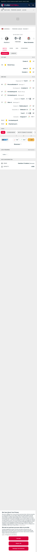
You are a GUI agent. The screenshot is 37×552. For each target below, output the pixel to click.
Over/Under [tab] (11, 132)
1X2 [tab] (3, 132)
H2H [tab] (17, 48)
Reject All (18, 543)
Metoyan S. (21, 95)
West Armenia (28, 42)
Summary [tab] (5, 53)
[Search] (29, 5)
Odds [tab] (11, 48)
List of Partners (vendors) (9, 534)
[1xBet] (5, 139)
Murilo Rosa (21, 91)
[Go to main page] (10, 5)
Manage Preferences (18, 548)
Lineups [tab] (13, 53)
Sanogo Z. (22, 84)
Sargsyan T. (23, 117)
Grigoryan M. (19, 81)
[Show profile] (6, 38)
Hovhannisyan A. (12, 95)
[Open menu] (33, 5)
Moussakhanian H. (12, 84)
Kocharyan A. (16, 88)
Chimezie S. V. (24, 109)
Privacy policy (22, 525)
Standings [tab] (24, 48)
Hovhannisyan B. (12, 91)
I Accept (18, 538)
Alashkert (7, 42)
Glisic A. (9, 102)
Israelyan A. (24, 88)
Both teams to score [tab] (25, 132)
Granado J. (16, 117)
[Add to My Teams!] (1, 38)
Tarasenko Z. (15, 109)
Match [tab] (5, 48)
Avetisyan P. (16, 102)
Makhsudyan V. (23, 106)
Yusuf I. (26, 81)
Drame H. (17, 99)
